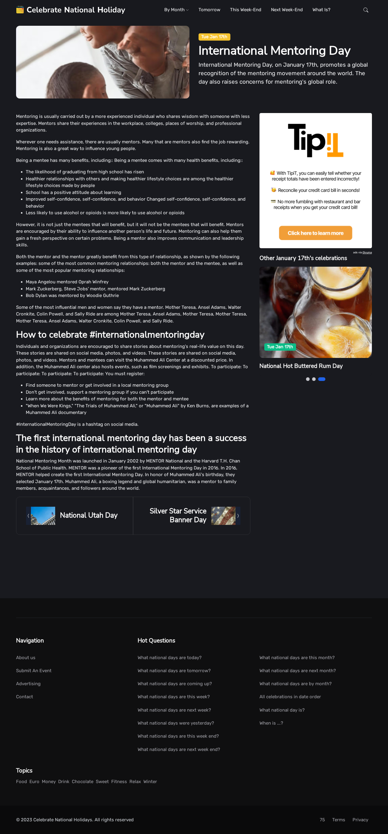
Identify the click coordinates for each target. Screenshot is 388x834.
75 (322, 819)
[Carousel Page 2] (314, 379)
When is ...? (271, 723)
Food (21, 781)
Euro (34, 781)
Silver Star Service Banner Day (178, 515)
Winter (150, 781)
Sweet (102, 781)
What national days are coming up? (175, 683)
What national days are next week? (174, 710)
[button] (366, 10)
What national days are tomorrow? (174, 670)
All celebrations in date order (290, 696)
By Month (175, 9)
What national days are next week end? (179, 749)
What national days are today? (170, 657)
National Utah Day (89, 515)
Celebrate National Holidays (62, 819)
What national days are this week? (174, 696)
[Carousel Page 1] (307, 379)
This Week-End (245, 9)
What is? (321, 9)
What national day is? (282, 710)
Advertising (28, 683)
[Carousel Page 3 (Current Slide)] (321, 379)
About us (25, 657)
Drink (63, 781)
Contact (24, 696)
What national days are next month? (297, 670)
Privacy (360, 819)
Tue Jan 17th (214, 36)
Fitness (119, 781)
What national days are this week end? (178, 736)
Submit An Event (34, 670)
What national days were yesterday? (176, 723)
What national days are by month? (295, 683)
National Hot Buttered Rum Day (301, 366)
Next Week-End (287, 9)
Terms (338, 819)
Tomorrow (209, 9)
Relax (135, 781)
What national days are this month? (297, 657)
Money (49, 781)
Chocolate (82, 781)
